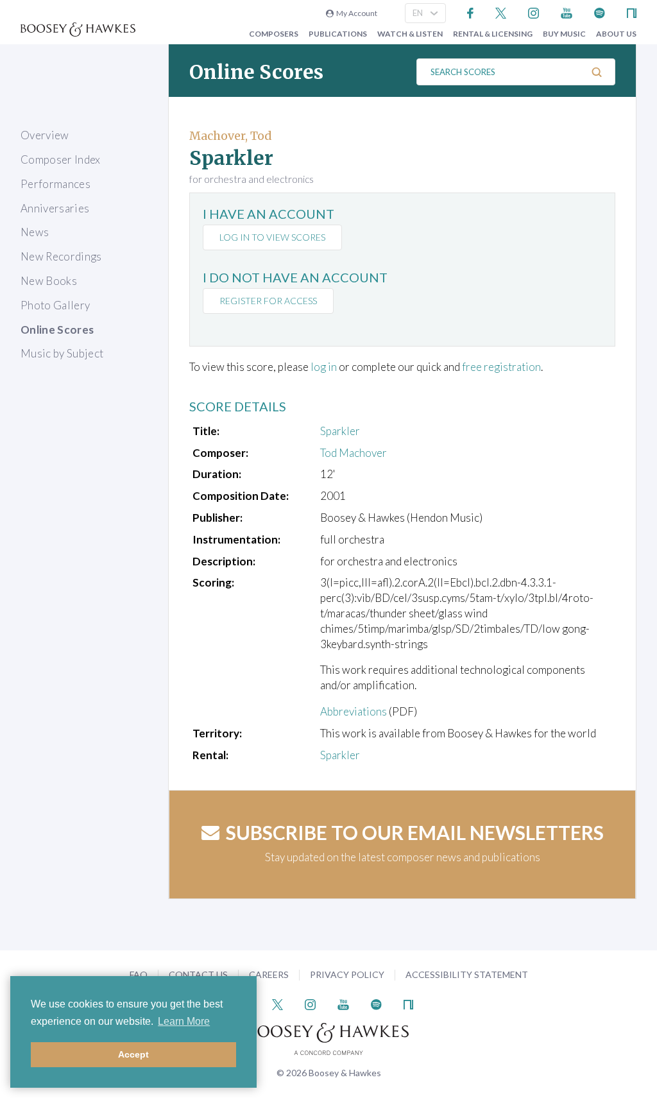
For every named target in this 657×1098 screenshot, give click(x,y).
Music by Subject (62, 353)
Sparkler (340, 431)
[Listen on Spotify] (599, 12)
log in (324, 366)
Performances (55, 184)
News (35, 232)
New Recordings (61, 256)
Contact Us (198, 974)
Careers (269, 974)
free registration (501, 366)
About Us (616, 34)
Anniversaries (55, 208)
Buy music (564, 34)
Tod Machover (353, 452)
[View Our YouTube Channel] (566, 12)
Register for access (268, 300)
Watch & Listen (410, 34)
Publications (338, 34)
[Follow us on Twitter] (500, 12)
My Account (355, 13)
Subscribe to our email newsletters (415, 832)
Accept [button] (133, 1054)
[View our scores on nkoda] (631, 12)
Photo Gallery (55, 305)
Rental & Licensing (493, 34)
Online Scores (57, 329)
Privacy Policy (347, 974)
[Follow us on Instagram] (533, 12)
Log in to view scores (272, 237)
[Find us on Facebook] (470, 12)
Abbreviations (353, 711)
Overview (45, 135)
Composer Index (61, 159)
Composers (273, 34)
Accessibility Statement (466, 974)
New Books (49, 280)
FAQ (139, 974)
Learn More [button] (184, 1021)
